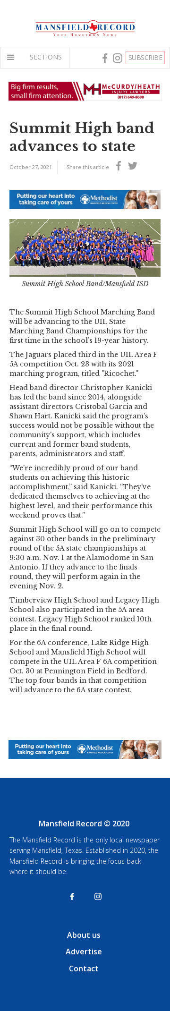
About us (84, 935)
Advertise (84, 951)
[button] (12, 57)
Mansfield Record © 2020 (84, 823)
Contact (84, 968)
